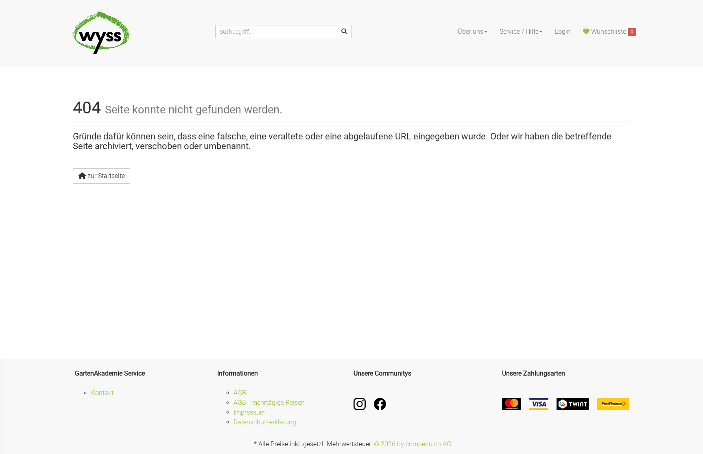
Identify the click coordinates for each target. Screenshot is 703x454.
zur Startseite (106, 176)
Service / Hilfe (519, 31)
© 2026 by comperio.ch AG (412, 444)
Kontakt (102, 393)
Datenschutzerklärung (265, 422)
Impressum (250, 412)
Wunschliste (611, 31)
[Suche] (344, 31)
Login (563, 31)
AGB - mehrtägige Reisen (269, 402)
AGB (240, 393)
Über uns (470, 31)
